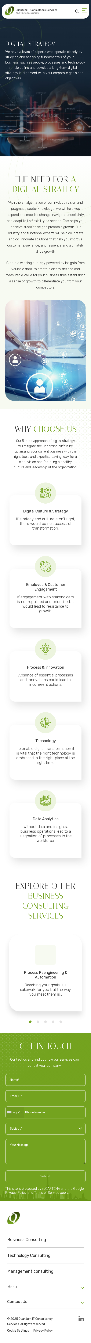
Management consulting (30, 1271)
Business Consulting (26, 1239)
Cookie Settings (18, 1330)
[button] (30, 1021)
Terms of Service (46, 1193)
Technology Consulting (29, 1255)
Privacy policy (43, 1330)
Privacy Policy (16, 1193)
